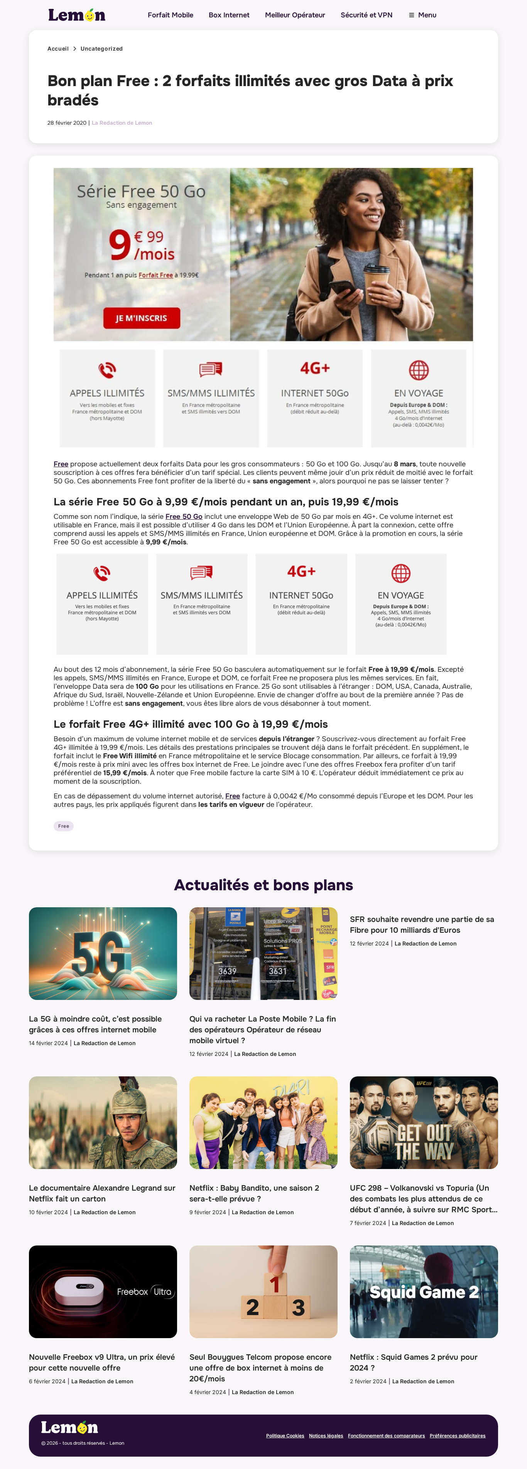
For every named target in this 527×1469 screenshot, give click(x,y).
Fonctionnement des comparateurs (386, 1436)
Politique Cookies (285, 1436)
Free (61, 464)
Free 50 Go (184, 516)
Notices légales (326, 1436)
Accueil (58, 49)
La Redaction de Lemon (122, 122)
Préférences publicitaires (458, 1436)
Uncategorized (102, 49)
